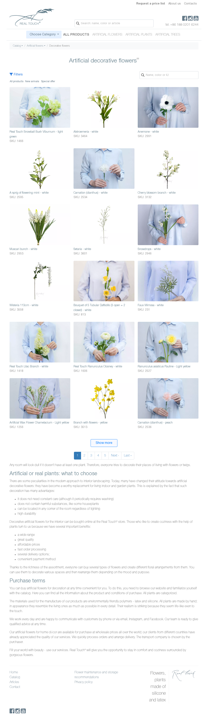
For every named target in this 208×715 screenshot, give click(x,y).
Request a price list (150, 3)
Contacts (190, 3)
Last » (128, 455)
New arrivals (32, 81)
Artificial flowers (107, 34)
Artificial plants (139, 34)
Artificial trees (167, 34)
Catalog (17, 46)
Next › (115, 455)
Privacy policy (84, 682)
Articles (14, 682)
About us (174, 3)
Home (14, 672)
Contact (15, 687)
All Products (76, 34)
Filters (18, 74)
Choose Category (42, 34)
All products (16, 81)
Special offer (48, 81)
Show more (104, 443)
